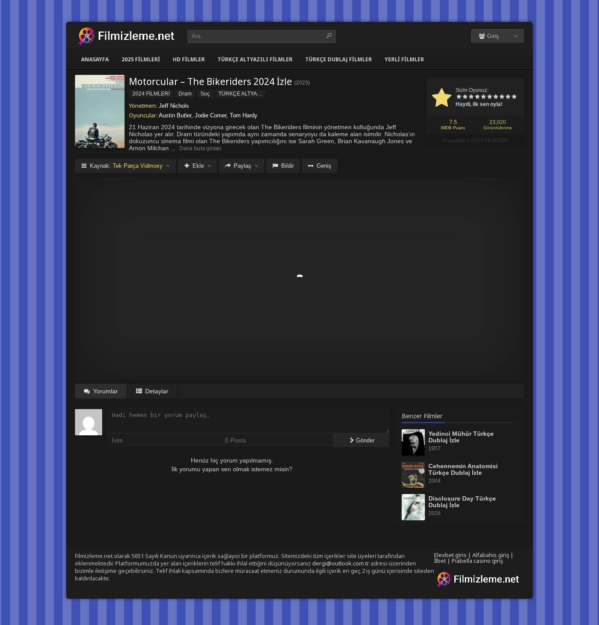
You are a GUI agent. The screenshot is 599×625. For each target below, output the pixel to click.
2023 (302, 83)
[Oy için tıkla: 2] (465, 97)
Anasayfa (95, 59)
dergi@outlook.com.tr (340, 563)
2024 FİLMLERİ (489, 141)
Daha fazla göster (200, 148)
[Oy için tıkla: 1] (459, 97)
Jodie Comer (210, 115)
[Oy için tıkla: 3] (471, 97)
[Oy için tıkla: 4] (477, 97)
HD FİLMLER (189, 59)
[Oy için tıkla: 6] (489, 97)
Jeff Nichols (174, 105)
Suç (205, 94)
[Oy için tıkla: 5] (483, 97)
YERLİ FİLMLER (404, 59)
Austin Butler (175, 115)
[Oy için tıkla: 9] (508, 97)
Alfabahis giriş (490, 555)
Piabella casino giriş (477, 561)
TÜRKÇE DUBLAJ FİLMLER (338, 59)
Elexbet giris (450, 555)
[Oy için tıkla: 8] (502, 97)
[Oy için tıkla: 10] (514, 97)
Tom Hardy (243, 115)
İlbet (440, 561)
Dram (185, 94)
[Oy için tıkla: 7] (495, 97)
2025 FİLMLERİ (140, 59)
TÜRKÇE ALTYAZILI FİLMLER (254, 59)
